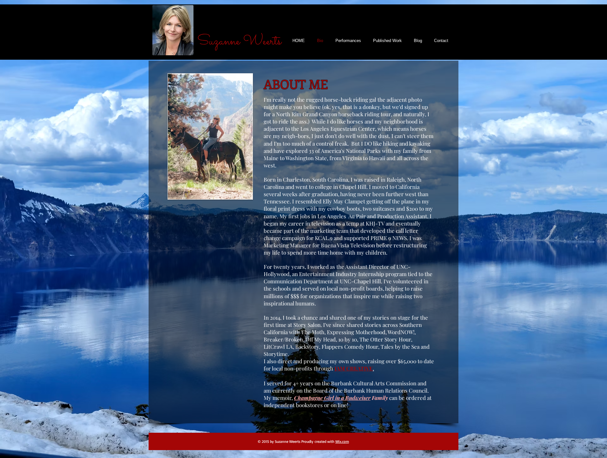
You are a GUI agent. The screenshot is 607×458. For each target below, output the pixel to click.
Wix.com (342, 441)
